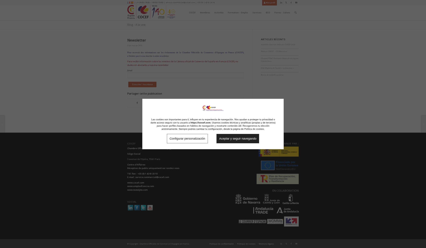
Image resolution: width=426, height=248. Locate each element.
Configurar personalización (187, 138)
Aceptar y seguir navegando (237, 138)
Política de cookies (254, 129)
